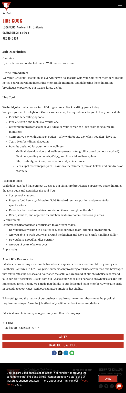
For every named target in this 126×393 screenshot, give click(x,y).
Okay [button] (108, 378)
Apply (63, 336)
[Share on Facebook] (54, 353)
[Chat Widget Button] (119, 386)
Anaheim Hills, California (29, 27)
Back (9, 13)
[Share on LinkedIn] (66, 353)
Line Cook (23, 33)
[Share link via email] (72, 353)
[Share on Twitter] (60, 353)
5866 (14, 38)
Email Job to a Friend (63, 345)
